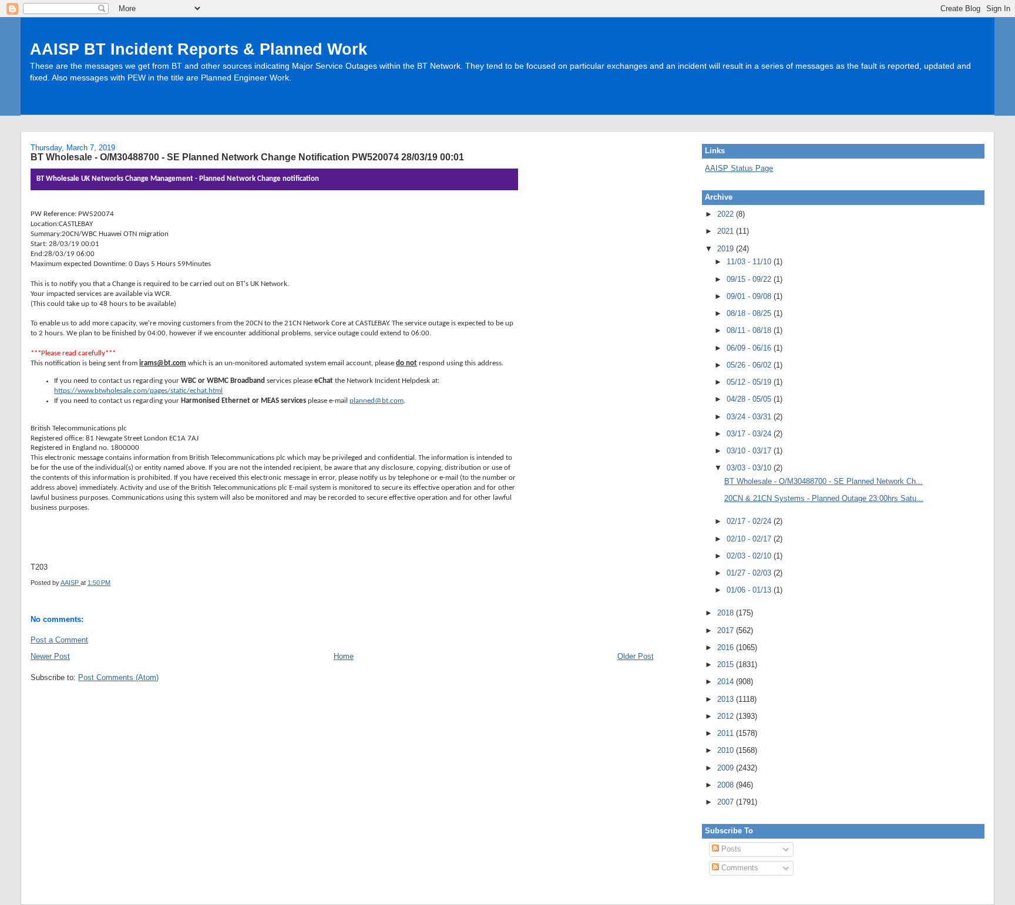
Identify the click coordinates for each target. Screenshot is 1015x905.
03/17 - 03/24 (750, 433)
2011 (726, 733)
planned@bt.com (376, 401)
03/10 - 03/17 (750, 450)
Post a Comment (59, 639)
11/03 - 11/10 (750, 261)
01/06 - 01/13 (750, 590)
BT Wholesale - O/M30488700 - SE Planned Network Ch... (823, 481)
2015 (726, 664)
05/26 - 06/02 (750, 365)
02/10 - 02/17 (750, 538)
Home (344, 656)
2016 (726, 647)
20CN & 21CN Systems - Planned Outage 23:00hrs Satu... (823, 498)
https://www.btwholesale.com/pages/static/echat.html (138, 391)
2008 (726, 784)
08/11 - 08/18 (750, 330)
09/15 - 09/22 (750, 279)
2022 (726, 214)
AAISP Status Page (739, 168)
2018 (726, 612)
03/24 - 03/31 (750, 416)
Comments (738, 867)
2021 (726, 231)
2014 (726, 681)
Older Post (635, 656)
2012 (726, 716)
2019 (726, 248)
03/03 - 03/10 (750, 467)
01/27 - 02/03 (750, 572)
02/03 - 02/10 (750, 555)
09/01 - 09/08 (750, 296)
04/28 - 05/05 (750, 399)
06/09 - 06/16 (750, 348)
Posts (730, 849)
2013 (726, 699)
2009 (726, 767)
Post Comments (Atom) (118, 677)
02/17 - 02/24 (750, 521)
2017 (726, 630)
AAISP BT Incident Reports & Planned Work (198, 49)
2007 (726, 802)
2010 (726, 750)
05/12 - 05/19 (750, 382)
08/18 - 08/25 (750, 313)
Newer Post (50, 656)
